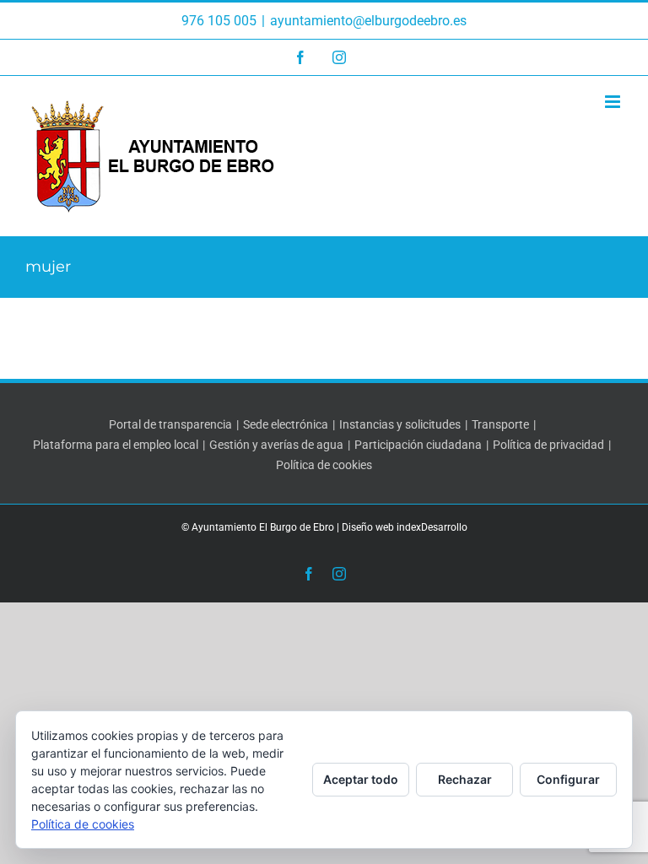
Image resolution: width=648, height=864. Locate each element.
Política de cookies (324, 465)
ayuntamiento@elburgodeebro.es (368, 21)
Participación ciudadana (418, 444)
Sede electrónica (285, 424)
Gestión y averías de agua (276, 444)
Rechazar (465, 779)
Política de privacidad (548, 444)
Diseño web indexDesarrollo (404, 527)
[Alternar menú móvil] (614, 102)
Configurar (568, 779)
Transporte (500, 424)
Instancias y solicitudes (400, 424)
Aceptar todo (360, 779)
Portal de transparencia (170, 424)
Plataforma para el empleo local (115, 444)
